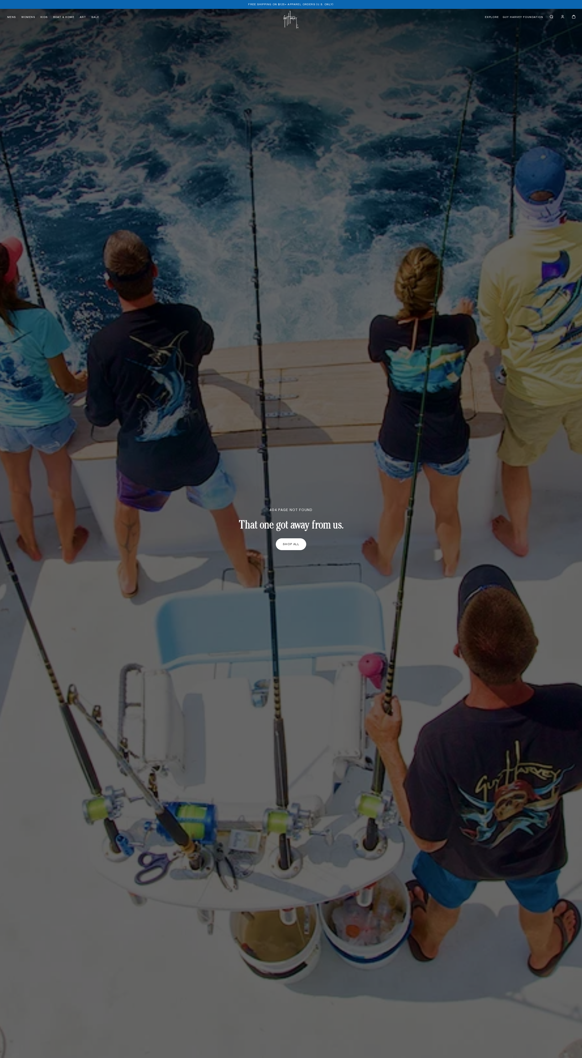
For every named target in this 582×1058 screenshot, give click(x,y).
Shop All (291, 544)
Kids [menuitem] (44, 17)
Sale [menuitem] (95, 17)
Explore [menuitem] (492, 17)
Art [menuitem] (83, 17)
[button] (551, 17)
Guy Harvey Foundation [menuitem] (523, 17)
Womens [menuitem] (28, 17)
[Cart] (574, 17)
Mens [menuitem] (11, 17)
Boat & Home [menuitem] (63, 17)
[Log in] (562, 17)
